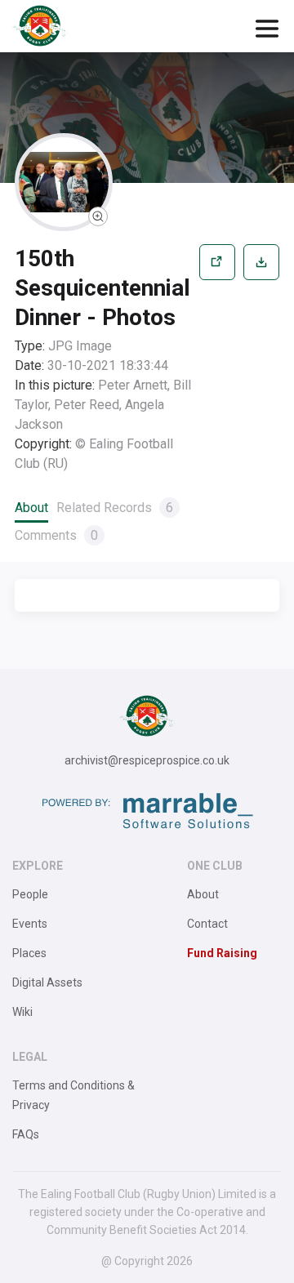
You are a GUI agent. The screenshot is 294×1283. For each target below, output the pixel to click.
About (31, 507)
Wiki (22, 1011)
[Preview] (217, 359)
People (30, 894)
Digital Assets (47, 982)
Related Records (114, 507)
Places (29, 953)
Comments (56, 535)
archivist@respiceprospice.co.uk (147, 760)
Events (29, 923)
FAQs (25, 1134)
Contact (207, 923)
